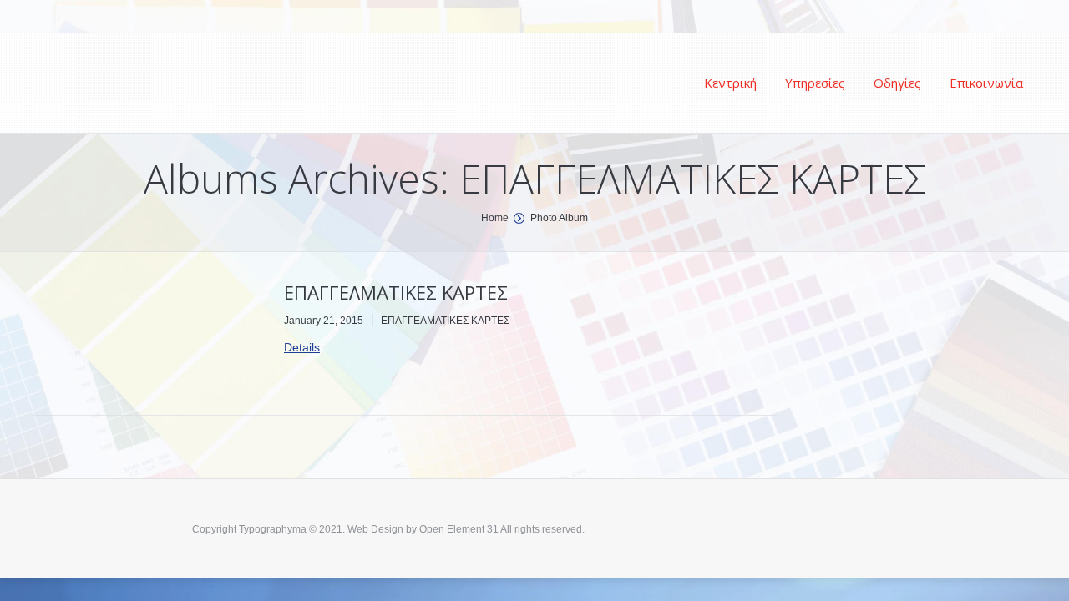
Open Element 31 (459, 529)
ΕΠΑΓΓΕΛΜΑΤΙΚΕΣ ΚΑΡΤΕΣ (396, 292)
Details (302, 347)
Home (495, 218)
